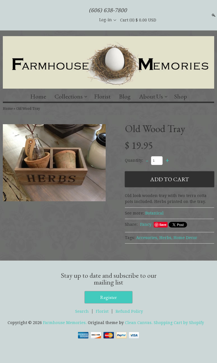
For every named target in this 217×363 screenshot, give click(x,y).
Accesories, (147, 237)
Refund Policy (129, 311)
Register (108, 297)
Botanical (154, 213)
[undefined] (54, 163)
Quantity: (134, 160)
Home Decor (185, 237)
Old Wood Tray (28, 109)
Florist (102, 96)
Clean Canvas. (139, 322)
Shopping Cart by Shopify (179, 322)
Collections (69, 96)
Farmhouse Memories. (65, 322)
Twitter (78, 20)
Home (38, 96)
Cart (138, 20)
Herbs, (165, 237)
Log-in (105, 20)
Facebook (69, 20)
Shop (180, 96)
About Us (151, 96)
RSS (59, 20)
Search (213, 15)
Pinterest (88, 20)
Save (162, 224)
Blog (125, 96)
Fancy (145, 224)
